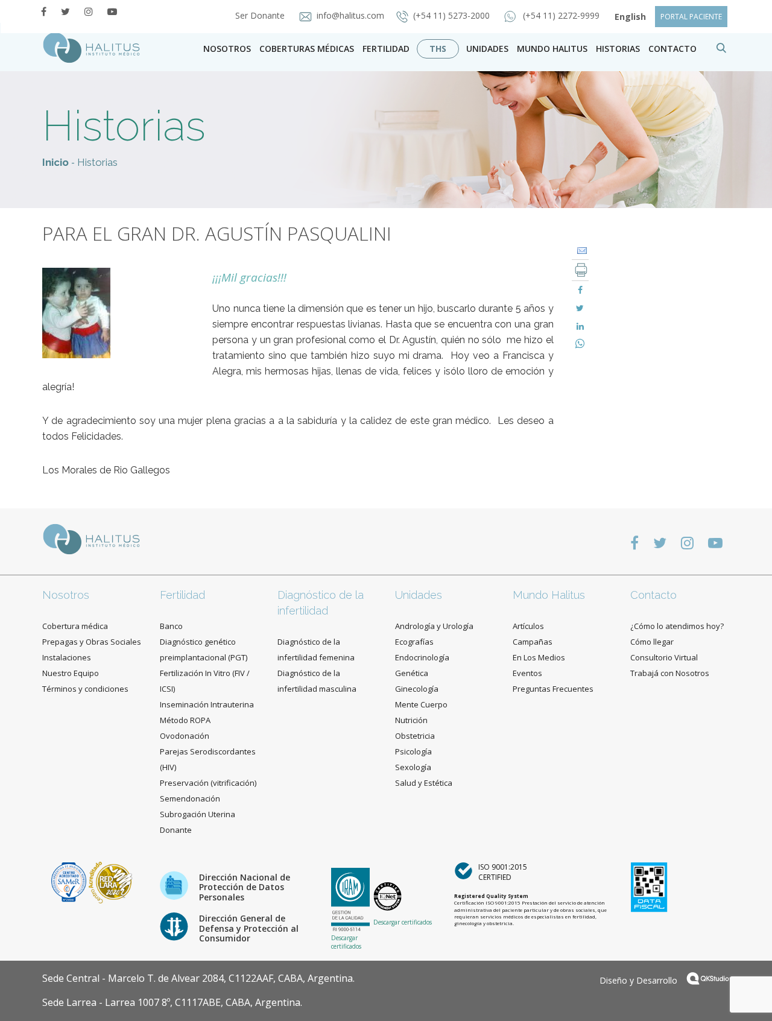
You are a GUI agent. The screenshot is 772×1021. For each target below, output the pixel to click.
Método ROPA (185, 720)
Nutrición (411, 720)
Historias (618, 48)
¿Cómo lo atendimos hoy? (677, 626)
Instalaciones (66, 657)
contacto (672, 48)
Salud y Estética (423, 782)
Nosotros (227, 48)
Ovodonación (184, 735)
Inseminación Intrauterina (207, 704)
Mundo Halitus (552, 48)
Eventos (527, 673)
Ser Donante (261, 15)
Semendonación (190, 798)
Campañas (532, 641)
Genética (411, 673)
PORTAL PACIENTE (691, 16)
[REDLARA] (111, 881)
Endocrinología (422, 657)
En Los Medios (539, 657)
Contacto (653, 595)
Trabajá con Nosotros (669, 673)
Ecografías (414, 641)
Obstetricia (415, 735)
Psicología (413, 751)
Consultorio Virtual (664, 657)
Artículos (528, 626)
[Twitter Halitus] (65, 11)
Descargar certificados (346, 942)
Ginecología (416, 688)
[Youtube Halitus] (112, 11)
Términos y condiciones (85, 688)
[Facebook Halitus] (44, 11)
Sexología (413, 767)
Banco (171, 626)
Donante (176, 829)
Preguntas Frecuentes (553, 688)
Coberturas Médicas (306, 48)
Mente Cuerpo (421, 704)
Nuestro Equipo (70, 673)
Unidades (487, 48)
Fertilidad (386, 48)
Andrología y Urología (434, 626)
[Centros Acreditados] (70, 881)
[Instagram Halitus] (88, 11)
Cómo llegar (652, 641)
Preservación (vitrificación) (208, 782)
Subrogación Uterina (197, 814)
